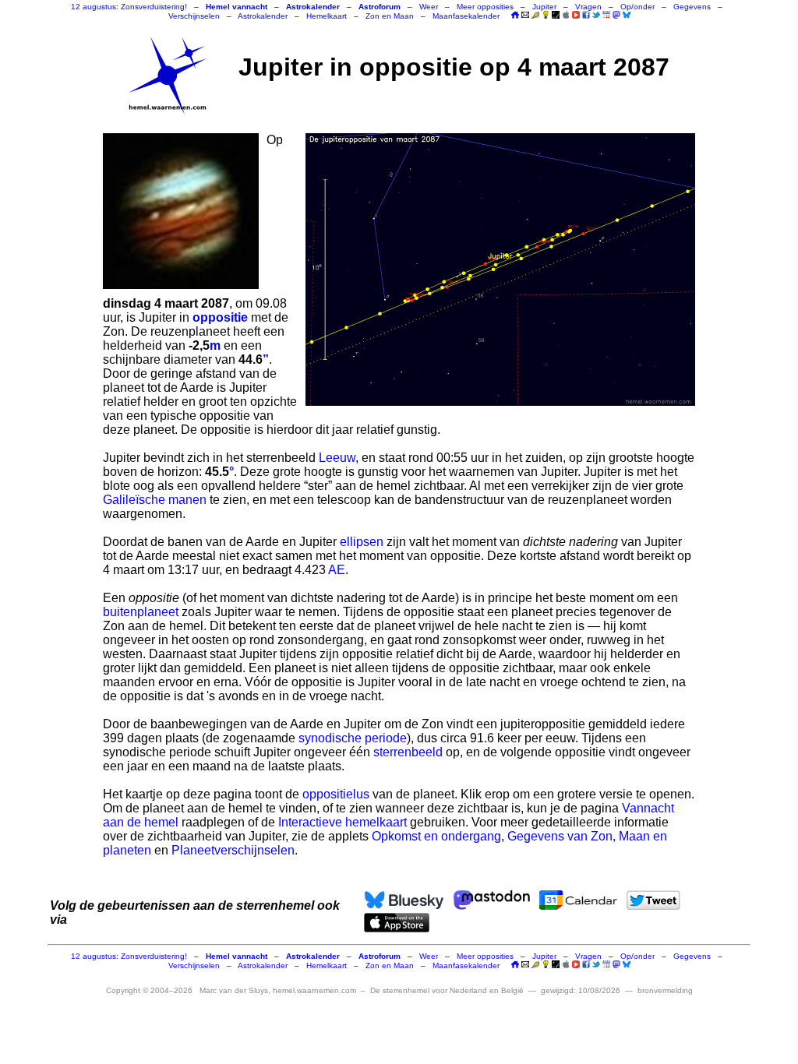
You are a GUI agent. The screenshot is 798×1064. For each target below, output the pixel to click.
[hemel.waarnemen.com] (168, 76)
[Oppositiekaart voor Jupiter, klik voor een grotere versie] (500, 269)
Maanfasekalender (466, 16)
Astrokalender (263, 16)
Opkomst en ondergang (436, 836)
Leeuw (337, 457)
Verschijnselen (194, 16)
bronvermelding (665, 990)
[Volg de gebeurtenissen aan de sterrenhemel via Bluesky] (626, 15)
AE (336, 569)
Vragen (588, 6)
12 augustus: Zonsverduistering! (129, 6)
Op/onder (637, 6)
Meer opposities (485, 6)
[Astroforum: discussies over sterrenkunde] (556, 16)
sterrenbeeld (408, 752)
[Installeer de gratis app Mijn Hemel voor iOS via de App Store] (566, 15)
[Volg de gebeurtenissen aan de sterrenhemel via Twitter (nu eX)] (596, 15)
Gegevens (692, 6)
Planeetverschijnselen (233, 850)
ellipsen (361, 541)
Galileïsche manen (155, 499)
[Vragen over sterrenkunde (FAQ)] (545, 16)
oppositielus (335, 794)
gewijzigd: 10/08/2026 (580, 990)
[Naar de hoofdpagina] (515, 16)
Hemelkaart (326, 16)
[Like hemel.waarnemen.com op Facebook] (586, 15)
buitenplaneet (140, 611)
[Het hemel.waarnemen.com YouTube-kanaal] (576, 15)
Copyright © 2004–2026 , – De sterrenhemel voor (315, 990)
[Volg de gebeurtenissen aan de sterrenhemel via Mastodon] (616, 15)
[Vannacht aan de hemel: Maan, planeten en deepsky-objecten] (535, 16)
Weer (428, 6)
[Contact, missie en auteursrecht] (525, 16)
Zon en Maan (389, 16)
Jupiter (544, 6)
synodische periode (352, 738)
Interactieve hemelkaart (342, 822)
